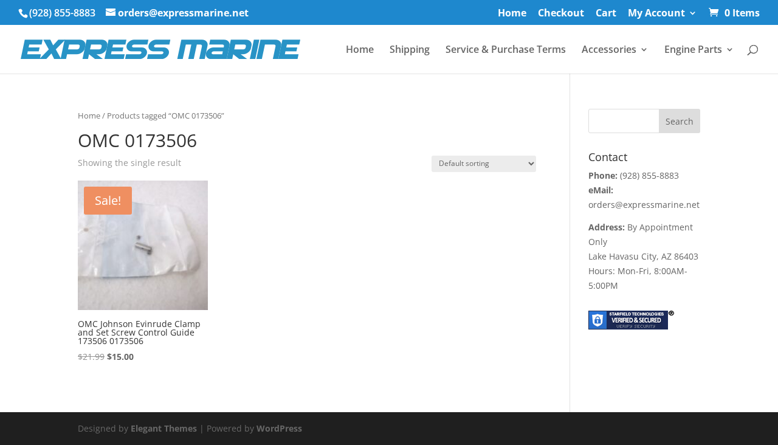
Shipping (410, 50)
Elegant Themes (164, 428)
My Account (656, 13)
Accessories (609, 50)
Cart (606, 13)
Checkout (561, 13)
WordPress (279, 428)
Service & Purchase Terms (506, 50)
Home (512, 13)
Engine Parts (693, 50)
